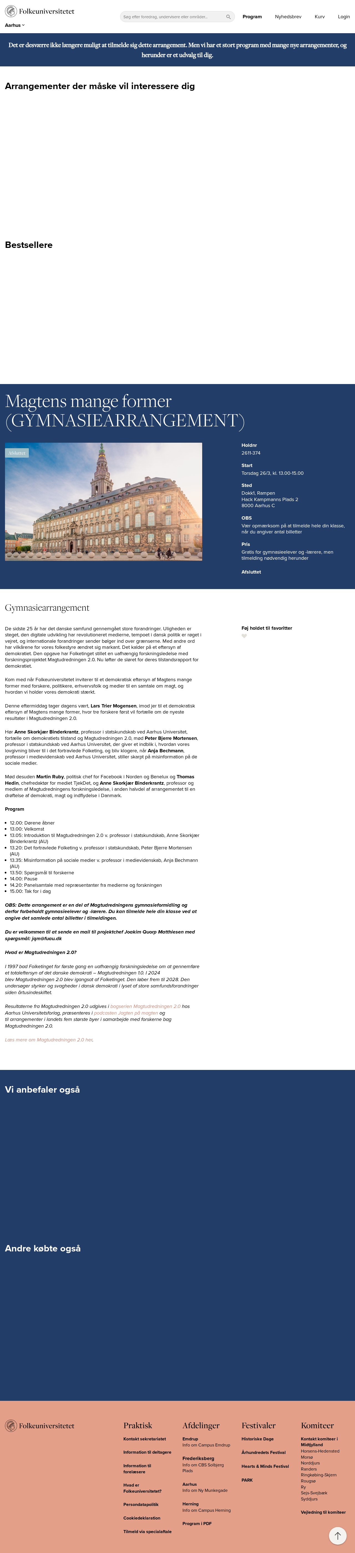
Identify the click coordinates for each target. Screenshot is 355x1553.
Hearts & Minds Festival (265, 1466)
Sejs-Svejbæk (314, 1493)
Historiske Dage (258, 1439)
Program (252, 16)
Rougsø (308, 1481)
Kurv (320, 16)
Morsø (307, 1457)
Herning (190, 1504)
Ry (303, 1487)
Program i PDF (197, 1523)
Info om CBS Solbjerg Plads (203, 1468)
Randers (309, 1469)
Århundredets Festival (264, 1452)
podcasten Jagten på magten (126, 1013)
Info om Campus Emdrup (206, 1445)
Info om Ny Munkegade (205, 1490)
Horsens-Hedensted (320, 1451)
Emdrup (190, 1439)
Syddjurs (309, 1499)
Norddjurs (310, 1463)
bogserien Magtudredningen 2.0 (145, 1007)
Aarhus (189, 1484)
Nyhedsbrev (288, 16)
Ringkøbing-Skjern (319, 1475)
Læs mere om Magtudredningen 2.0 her (48, 1040)
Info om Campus (198, 1510)
